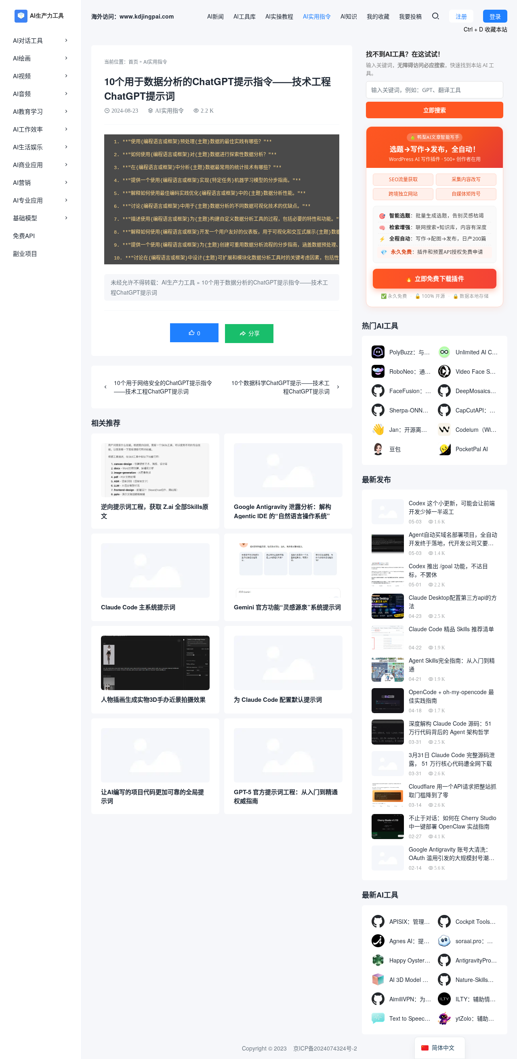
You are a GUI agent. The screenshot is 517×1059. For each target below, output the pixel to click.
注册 (461, 16)
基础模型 (25, 217)
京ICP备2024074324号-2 (325, 1048)
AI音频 (22, 93)
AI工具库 (244, 16)
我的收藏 (378, 16)
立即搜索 (434, 110)
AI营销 (22, 182)
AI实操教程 (279, 16)
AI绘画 (22, 58)
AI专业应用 (28, 200)
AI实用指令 (317, 16)
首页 (133, 61)
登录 (495, 16)
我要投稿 (410, 16)
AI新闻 (215, 16)
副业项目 (25, 253)
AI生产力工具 (178, 282)
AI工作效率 (28, 129)
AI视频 (22, 75)
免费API (24, 235)
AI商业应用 (28, 164)
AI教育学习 (28, 111)
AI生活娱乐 (28, 146)
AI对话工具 (28, 40)
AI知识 (348, 16)
